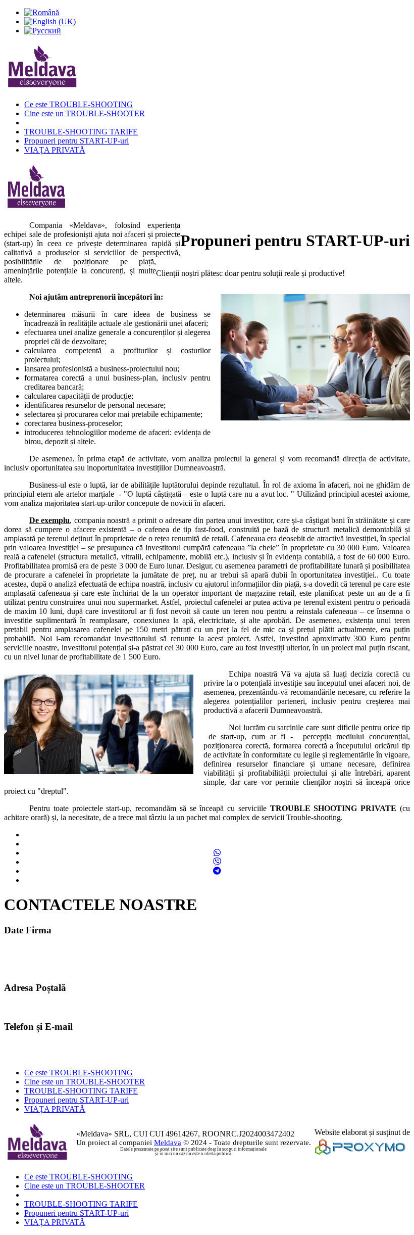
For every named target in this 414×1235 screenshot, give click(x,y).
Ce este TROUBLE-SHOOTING (78, 104)
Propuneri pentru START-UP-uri (76, 140)
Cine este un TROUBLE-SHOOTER (84, 113)
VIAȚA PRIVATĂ (54, 150)
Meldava (167, 1142)
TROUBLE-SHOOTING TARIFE (81, 131)
